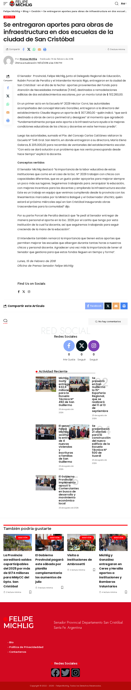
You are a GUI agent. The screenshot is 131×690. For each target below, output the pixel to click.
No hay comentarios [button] (109, 321)
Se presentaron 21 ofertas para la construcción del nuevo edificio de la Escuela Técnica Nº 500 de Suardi (101, 441)
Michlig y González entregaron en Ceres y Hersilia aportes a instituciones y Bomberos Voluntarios (111, 570)
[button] (6, 3)
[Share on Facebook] (23, 49)
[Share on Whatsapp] (34, 49)
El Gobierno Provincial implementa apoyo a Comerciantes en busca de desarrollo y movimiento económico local (69, 490)
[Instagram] (29, 291)
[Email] (39, 49)
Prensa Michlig (28, 59)
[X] (24, 291)
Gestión (9, 17)
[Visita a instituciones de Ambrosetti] (81, 542)
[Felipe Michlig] (20, 3)
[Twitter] (65, 672)
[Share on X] (28, 49)
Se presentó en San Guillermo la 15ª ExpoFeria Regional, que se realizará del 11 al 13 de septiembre (100, 394)
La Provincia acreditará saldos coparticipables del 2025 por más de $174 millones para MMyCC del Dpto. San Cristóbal (17, 570)
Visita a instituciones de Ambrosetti (79, 559)
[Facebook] (18, 291)
